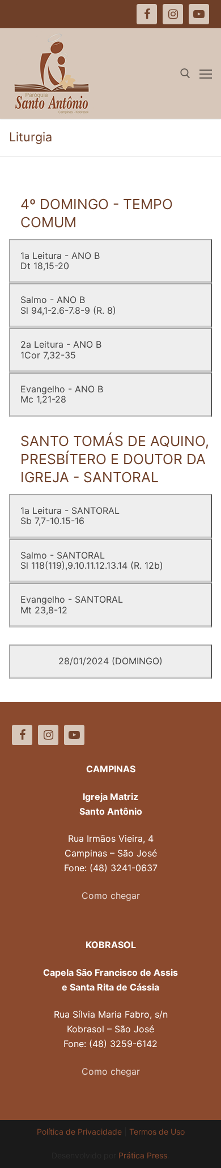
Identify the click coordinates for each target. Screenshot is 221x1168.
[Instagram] (48, 735)
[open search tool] (185, 73)
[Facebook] (22, 735)
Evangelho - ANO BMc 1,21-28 (61, 394)
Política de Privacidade (79, 1131)
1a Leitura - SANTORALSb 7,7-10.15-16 (70, 515)
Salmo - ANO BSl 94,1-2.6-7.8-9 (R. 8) (68, 304)
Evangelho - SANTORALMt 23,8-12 (71, 604)
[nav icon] (205, 73)
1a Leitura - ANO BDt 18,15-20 (60, 260)
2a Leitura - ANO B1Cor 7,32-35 (60, 349)
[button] (24, 36)
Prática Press (142, 1155)
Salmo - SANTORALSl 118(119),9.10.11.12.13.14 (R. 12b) (91, 560)
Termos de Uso (157, 1131)
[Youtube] (74, 735)
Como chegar (111, 895)
